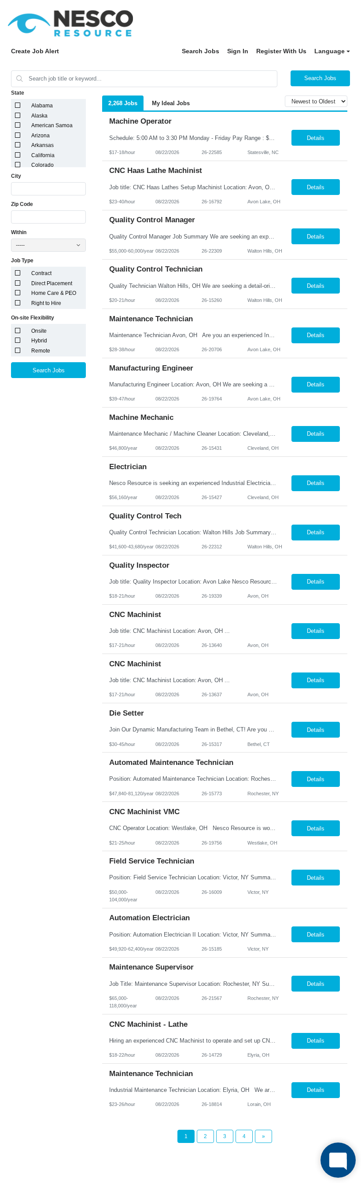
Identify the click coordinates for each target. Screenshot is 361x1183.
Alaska (39, 116)
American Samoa (52, 125)
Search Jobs (200, 51)
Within (18, 232)
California (43, 155)
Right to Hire (46, 303)
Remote (40, 351)
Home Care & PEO (53, 293)
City (16, 176)
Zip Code (22, 204)
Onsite (39, 331)
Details (315, 138)
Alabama (42, 106)
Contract (41, 273)
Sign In (237, 51)
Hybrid (39, 341)
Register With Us (281, 51)
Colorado (42, 165)
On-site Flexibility (32, 318)
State (17, 93)
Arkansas (42, 145)
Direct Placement (51, 283)
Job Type (22, 260)
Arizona (40, 135)
